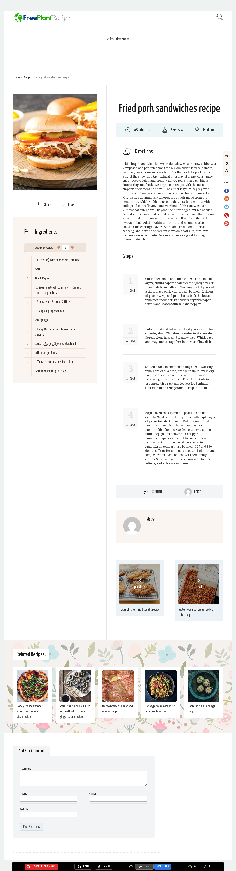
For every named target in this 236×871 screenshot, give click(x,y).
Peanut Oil (50, 343)
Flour (61, 311)
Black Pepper (42, 278)
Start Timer (162, 866)
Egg (46, 320)
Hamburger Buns (47, 353)
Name (23, 793)
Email (93, 793)
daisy (197, 492)
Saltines (66, 302)
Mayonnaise (51, 329)
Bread (76, 287)
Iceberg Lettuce (56, 371)
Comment (156, 491)
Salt (37, 269)
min (148, 866)
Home (16, 77)
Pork (52, 260)
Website (24, 809)
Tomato (41, 362)
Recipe (27, 77)
